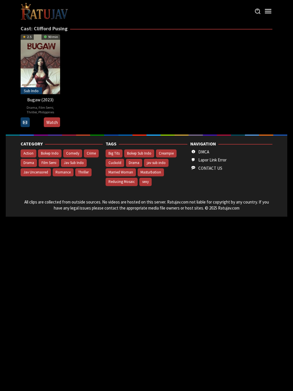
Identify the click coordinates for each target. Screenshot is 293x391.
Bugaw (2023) (40, 99)
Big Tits (114, 153)
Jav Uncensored (35, 172)
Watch (52, 122)
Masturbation (150, 172)
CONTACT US (210, 168)
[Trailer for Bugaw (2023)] (25, 122)
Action (28, 153)
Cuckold (114, 162)
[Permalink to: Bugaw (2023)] (40, 63)
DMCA (203, 152)
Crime (91, 153)
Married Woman (120, 172)
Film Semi (46, 107)
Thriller (32, 112)
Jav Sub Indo (74, 162)
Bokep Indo (50, 153)
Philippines (46, 112)
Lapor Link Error (212, 160)
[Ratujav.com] (44, 11)
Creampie (166, 153)
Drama (32, 107)
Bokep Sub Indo (139, 153)
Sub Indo (31, 90)
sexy (145, 181)
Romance (63, 172)
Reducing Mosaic (121, 181)
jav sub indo (156, 162)
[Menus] (268, 11)
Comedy (72, 153)
